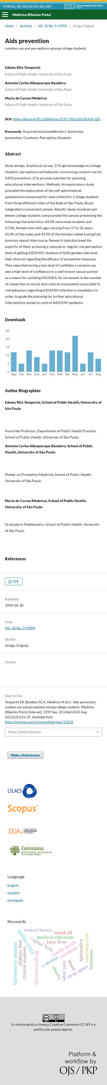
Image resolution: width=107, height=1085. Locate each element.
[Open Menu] (5, 15)
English (13, 885)
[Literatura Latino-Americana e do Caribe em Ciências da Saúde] (22, 797)
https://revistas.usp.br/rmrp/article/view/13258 (39, 722)
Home (9, 26)
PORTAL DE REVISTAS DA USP (27, 6)
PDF (15, 581)
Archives (26, 26)
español (13, 893)
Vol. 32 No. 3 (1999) (52, 26)
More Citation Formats (24, 732)
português (15, 900)
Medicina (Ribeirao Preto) (31, 15)
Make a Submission (25, 755)
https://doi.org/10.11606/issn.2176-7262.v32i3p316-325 (56, 119)
